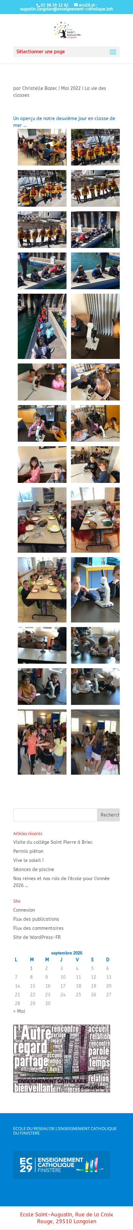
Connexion (24, 910)
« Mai (19, 1011)
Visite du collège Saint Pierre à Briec (53, 842)
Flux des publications (36, 919)
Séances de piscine (33, 869)
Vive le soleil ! (28, 860)
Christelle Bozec (39, 88)
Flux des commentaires (38, 928)
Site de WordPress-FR (37, 937)
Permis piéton (28, 851)
